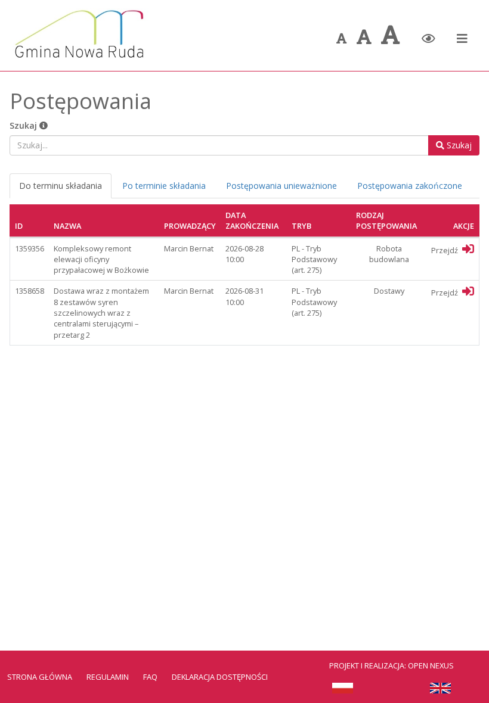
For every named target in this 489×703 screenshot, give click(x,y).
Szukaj (24, 125)
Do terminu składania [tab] (60, 185)
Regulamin (107, 676)
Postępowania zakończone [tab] (409, 185)
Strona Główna (39, 676)
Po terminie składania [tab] (164, 185)
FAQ (150, 676)
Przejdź (445, 250)
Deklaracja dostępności (220, 676)
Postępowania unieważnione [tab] (281, 185)
